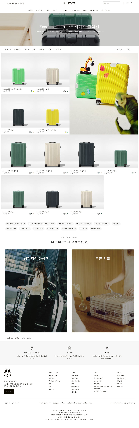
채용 (50, 384)
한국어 (22, 3)
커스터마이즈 (75, 10)
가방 (48, 10)
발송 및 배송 (75, 386)
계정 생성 (74, 392)
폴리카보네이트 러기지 (69, 229)
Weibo (90, 403)
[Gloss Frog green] (31, 91)
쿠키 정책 (119, 384)
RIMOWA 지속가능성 (55, 381)
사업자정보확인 (75, 417)
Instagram (56, 403)
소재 (33, 49)
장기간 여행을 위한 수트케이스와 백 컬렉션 (41, 224)
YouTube (62, 403)
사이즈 (7, 49)
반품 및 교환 (75, 389)
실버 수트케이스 (38, 229)
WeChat (85, 403)
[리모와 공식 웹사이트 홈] (69, 3)
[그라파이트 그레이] (65, 91)
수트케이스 (39, 10)
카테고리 (17, 49)
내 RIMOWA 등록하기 (100, 391)
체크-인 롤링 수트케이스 (83, 224)
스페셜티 (65, 10)
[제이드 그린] (67, 91)
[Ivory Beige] (64, 91)
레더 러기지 (83, 229)
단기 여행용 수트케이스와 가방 (15, 224)
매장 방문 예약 (98, 378)
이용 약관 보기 (120, 378)
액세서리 (56, 10)
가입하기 (9, 391)
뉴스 (50, 386)
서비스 (85, 10)
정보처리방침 (120, 375)
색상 (26, 49)
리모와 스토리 (53, 375)
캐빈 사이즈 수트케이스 (65, 224)
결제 (72, 384)
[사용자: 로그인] (123, 3)
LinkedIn (78, 403)
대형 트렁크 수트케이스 (102, 224)
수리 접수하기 (98, 381)
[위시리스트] (127, 3)
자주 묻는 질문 (75, 381)
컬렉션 (42, 49)
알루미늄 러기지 (95, 229)
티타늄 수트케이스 (52, 229)
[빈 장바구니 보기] (131, 3)
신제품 (30, 10)
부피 (57, 49)
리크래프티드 (106, 10)
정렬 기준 (128, 49)
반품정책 (119, 381)
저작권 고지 (119, 386)
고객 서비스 (74, 375)
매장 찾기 (97, 375)
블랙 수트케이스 (11, 229)
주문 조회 (97, 384)
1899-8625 (74, 378)
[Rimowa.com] (104, 93)
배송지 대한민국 (12, 3)
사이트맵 (51, 389)
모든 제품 (52, 378)
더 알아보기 (94, 10)
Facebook (69, 403)
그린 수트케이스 (25, 229)
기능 (50, 49)
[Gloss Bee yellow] (33, 91)
